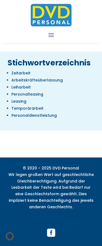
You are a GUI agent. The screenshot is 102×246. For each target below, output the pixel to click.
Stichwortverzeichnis (51, 217)
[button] (10, 236)
